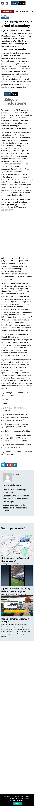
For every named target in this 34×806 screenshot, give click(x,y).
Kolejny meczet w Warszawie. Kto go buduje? (16, 559)
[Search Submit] (31, 8)
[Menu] (31, 3)
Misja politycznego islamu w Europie (15, 620)
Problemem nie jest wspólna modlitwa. (13, 594)
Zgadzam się (17, 803)
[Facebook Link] (2, 3)
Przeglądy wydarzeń (22, 11)
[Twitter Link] (7, 3)
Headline (5, 17)
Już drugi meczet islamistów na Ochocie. (14, 564)
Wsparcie (7, 11)
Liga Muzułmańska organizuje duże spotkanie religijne (16, 590)
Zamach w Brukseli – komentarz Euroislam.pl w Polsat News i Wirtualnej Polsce (17, 498)
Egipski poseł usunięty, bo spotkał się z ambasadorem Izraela (15, 507)
